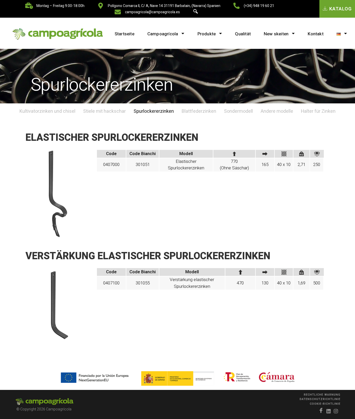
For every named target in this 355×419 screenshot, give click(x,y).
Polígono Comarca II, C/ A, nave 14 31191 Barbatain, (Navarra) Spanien (164, 6)
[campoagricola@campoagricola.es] (118, 12)
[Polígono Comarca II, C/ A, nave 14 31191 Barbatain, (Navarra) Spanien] (100, 6)
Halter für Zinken (318, 111)
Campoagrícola (162, 34)
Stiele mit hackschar (104, 111)
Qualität (243, 34)
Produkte (207, 34)
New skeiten (276, 34)
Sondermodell (238, 111)
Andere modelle (277, 111)
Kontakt (315, 34)
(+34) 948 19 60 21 (259, 6)
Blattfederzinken (199, 111)
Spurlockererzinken (154, 111)
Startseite (124, 34)
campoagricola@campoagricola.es (152, 12)
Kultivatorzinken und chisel (47, 111)
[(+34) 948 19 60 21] (236, 6)
